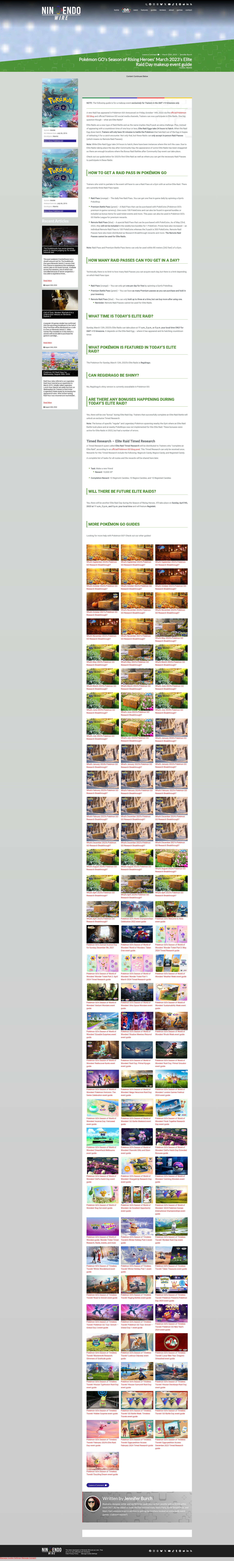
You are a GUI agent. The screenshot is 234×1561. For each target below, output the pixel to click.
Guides (153, 10)
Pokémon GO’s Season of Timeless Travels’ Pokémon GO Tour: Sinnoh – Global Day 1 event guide (137, 1325)
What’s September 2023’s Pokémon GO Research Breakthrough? (136, 563)
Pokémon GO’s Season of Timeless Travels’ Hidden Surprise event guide (102, 1412)
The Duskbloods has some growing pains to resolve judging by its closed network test (59, 250)
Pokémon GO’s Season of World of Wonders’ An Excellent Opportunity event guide (136, 1208)
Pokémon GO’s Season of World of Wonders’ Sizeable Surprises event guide (101, 1034)
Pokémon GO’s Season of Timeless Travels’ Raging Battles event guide (136, 1296)
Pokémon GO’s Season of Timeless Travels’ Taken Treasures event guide (171, 1267)
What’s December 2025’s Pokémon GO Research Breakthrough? (136, 818)
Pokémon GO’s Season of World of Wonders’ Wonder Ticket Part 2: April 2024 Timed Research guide (102, 977)
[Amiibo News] (126, 10)
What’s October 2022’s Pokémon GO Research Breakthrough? (170, 587)
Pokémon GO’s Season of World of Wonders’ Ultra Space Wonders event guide (136, 1005)
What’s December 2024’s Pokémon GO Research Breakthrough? (170, 818)
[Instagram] (154, 4)
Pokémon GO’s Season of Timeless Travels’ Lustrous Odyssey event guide (136, 1356)
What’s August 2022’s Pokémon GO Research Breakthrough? (170, 870)
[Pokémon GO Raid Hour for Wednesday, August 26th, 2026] (60, 369)
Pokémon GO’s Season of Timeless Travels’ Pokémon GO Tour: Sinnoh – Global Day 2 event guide (102, 1325)
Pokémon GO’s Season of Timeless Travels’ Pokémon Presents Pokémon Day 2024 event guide (171, 1298)
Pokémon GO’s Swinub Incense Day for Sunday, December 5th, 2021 (102, 946)
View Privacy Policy (72, 1554)
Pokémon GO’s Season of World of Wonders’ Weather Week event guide (170, 975)
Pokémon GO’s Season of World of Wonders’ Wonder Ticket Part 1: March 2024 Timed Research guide (136, 977)
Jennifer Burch (186, 54)
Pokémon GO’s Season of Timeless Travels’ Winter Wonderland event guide (102, 1269)
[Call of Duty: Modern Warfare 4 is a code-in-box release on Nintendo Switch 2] (60, 309)
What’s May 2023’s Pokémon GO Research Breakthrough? (100, 663)
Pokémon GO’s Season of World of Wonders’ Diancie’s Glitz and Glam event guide (136, 1150)
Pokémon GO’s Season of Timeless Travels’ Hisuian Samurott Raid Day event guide (136, 1385)
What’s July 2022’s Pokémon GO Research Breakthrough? (135, 739)
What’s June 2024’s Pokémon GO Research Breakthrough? (169, 687)
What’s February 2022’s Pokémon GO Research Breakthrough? (102, 818)
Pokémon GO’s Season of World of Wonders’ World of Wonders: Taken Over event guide (136, 948)
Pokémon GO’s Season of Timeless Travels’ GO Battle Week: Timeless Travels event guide (136, 1413)
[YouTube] (169, 4)
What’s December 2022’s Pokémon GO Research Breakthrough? (136, 844)
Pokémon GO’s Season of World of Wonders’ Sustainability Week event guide (170, 1005)
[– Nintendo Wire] (61, 14)
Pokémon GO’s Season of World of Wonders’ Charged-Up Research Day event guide (136, 1179)
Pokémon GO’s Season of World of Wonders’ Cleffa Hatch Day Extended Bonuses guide (171, 1150)
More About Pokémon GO (53, 141)
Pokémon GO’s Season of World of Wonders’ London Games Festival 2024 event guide (170, 1092)
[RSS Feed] (191, 4)
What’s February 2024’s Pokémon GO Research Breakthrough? (137, 791)
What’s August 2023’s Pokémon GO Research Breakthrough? (136, 868)
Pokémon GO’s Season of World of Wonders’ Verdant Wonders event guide (101, 1005)
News (135, 10)
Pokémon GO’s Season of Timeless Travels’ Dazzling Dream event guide (102, 1473)
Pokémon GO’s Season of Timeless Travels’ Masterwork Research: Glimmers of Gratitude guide (102, 1356)
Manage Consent (28, 1558)
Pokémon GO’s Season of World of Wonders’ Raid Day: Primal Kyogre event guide (136, 1063)
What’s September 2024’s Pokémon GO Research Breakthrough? (102, 563)
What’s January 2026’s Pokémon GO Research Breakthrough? (170, 739)
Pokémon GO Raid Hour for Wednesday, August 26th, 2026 (57, 373)
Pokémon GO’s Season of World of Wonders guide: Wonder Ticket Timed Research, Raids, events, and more (103, 1240)
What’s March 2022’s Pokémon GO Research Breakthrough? (136, 687)
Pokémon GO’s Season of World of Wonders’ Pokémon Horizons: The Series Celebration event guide (101, 1092)
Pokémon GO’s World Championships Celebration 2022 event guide (137, 920)
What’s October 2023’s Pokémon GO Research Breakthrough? (136, 587)
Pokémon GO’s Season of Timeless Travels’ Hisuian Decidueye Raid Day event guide (171, 1385)
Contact (188, 10)
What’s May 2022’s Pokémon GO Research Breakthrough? (135, 663)
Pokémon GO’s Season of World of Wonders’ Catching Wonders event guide (170, 1179)
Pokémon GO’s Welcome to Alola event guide (169, 920)
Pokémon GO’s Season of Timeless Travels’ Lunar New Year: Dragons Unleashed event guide (170, 1356)
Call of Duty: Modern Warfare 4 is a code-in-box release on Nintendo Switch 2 (59, 314)
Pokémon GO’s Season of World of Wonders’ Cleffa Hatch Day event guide (101, 1179)
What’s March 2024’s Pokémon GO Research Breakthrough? (170, 663)
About (171, 10)
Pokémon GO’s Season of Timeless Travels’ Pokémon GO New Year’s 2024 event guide (170, 1327)
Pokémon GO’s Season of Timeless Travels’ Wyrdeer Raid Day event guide (170, 1240)
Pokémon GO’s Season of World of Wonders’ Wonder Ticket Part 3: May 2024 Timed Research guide (170, 948)
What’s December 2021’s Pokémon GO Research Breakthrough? (170, 844)
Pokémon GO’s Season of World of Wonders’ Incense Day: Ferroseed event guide (101, 1121)
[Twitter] (165, 4)
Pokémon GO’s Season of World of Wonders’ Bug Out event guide (101, 1206)
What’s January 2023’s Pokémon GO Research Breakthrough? (136, 765)
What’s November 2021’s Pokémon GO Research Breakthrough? (136, 637)
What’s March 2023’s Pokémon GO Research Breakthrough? (101, 687)
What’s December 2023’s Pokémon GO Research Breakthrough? (101, 844)
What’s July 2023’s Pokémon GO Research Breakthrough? (100, 737)
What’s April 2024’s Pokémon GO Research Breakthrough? (135, 896)
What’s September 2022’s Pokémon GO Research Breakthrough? (170, 563)
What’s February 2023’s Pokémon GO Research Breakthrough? (171, 791)
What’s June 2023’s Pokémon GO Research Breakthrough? (101, 711)
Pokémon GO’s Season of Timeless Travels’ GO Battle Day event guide (170, 1412)
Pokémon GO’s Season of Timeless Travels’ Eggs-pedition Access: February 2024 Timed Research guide (137, 1442)
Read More (48, 281)
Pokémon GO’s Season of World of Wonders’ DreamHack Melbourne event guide (101, 1150)
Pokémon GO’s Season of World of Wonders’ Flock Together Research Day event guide (170, 1121)
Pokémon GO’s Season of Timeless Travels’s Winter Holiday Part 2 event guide (136, 1240)
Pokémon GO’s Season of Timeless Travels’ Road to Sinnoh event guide (102, 1296)
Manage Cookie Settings (89, 1554)
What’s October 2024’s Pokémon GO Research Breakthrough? (102, 587)
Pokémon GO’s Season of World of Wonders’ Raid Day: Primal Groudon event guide (170, 1063)
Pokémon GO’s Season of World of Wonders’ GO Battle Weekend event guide (136, 1121)
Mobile (189, 68)
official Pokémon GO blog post (126, 449)
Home (116, 10)
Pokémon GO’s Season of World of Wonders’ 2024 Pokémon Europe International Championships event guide (170, 1209)
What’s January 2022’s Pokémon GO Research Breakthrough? (170, 765)
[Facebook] (150, 4)
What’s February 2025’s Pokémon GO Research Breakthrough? (102, 791)
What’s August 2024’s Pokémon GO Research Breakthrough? (102, 868)
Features (144, 10)
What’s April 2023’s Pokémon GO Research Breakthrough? (169, 894)
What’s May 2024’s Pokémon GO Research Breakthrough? (169, 639)
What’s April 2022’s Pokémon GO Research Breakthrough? (101, 920)
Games (180, 10)
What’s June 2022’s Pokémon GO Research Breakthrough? (135, 713)
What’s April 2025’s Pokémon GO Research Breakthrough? (101, 894)
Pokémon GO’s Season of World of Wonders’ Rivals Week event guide (170, 1033)
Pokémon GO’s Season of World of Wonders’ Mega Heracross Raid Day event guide (136, 1092)
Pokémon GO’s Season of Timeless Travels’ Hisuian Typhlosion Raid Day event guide (102, 1385)
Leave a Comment (149, 54)
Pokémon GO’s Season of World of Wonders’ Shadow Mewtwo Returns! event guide (136, 1034)
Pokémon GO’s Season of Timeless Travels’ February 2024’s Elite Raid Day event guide (102, 1442)
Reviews (162, 10)
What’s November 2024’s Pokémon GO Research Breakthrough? (136, 611)
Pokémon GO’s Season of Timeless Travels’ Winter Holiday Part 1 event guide (136, 1269)
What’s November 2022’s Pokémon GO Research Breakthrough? (101, 637)
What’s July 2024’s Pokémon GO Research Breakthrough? (169, 711)
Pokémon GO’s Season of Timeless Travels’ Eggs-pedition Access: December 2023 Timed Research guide (170, 1444)
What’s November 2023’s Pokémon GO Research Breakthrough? (170, 611)
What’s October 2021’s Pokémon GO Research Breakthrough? (102, 613)
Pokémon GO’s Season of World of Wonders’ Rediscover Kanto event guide (101, 1063)
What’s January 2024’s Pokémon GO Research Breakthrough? (102, 765)
